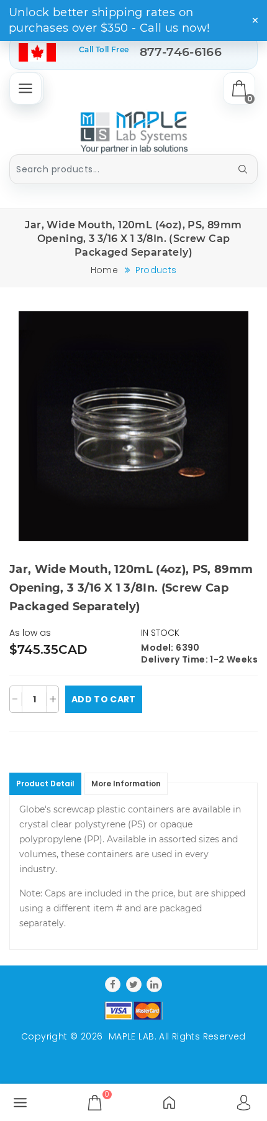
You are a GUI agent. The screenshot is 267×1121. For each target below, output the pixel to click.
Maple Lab (132, 1036)
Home (104, 270)
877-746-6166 (181, 52)
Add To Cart (103, 699)
